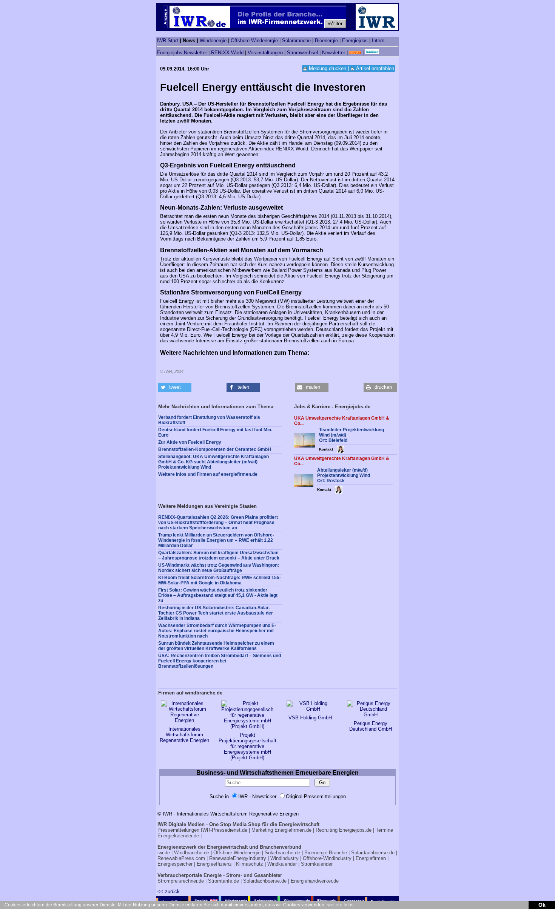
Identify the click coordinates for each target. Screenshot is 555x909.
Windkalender (282, 864)
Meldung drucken (327, 68)
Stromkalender (317, 864)
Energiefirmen (371, 858)
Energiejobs (355, 40)
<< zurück (168, 891)
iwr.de (163, 852)
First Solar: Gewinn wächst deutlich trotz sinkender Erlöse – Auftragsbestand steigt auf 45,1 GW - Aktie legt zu (218, 595)
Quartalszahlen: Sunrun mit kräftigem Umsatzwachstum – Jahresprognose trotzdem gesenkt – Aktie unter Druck (218, 555)
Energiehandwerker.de (315, 881)
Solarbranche (296, 40)
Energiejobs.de (355, 830)
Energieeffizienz (214, 864)
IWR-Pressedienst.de (224, 830)
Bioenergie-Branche (325, 852)
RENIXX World (227, 52)
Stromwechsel (302, 52)
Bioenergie (326, 40)
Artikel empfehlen (375, 68)
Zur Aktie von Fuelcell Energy (189, 442)
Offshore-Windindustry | (328, 858)
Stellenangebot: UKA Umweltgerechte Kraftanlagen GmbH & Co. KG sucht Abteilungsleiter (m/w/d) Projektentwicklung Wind (213, 462)
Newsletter (333, 52)
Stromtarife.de (223, 881)
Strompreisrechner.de (180, 881)
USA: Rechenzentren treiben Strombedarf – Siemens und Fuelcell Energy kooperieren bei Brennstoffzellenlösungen (219, 661)
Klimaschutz (249, 864)
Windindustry (284, 858)
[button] (174, 387)
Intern (378, 40)
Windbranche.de (191, 852)
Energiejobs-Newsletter (182, 52)
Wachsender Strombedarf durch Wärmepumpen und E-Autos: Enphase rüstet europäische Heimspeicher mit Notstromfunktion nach (217, 631)
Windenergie (213, 40)
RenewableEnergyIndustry (237, 858)
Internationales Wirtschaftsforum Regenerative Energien (184, 734)
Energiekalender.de (178, 835)
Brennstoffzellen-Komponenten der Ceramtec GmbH (214, 449)
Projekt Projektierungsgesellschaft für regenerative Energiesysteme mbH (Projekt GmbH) (247, 746)
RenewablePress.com (181, 858)
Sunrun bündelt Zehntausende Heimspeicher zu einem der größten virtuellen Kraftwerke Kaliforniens (216, 646)
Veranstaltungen (265, 52)
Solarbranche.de (282, 852)
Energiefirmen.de (292, 830)
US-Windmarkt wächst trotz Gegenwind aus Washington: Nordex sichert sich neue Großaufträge (218, 568)
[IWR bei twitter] (372, 52)
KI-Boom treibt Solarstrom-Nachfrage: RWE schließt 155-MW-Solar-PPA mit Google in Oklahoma (219, 580)
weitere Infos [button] (340, 904)
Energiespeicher (175, 864)
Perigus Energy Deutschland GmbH (370, 726)
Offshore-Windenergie (237, 852)
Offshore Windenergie (254, 40)
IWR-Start (167, 40)
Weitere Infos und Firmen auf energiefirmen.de (207, 474)
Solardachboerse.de (373, 852)
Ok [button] (542, 905)
